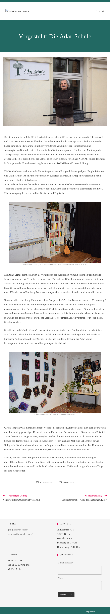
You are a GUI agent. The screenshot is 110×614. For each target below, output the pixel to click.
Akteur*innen (68, 482)
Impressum (91, 612)
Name (61, 578)
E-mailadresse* (65, 562)
